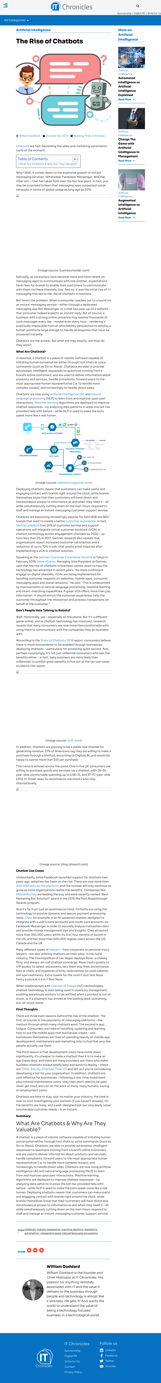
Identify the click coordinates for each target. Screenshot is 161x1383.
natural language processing (80, 1233)
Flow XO (61, 1069)
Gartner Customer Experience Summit (65, 557)
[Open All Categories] (27, 20)
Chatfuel (48, 1069)
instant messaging (48, 1229)
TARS (25, 1069)
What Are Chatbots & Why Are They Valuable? (48, 164)
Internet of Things (63, 986)
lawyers (54, 949)
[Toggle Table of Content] (73, 159)
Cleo (28, 917)
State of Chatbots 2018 (57, 640)
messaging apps (50, 1233)
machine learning (72, 1229)
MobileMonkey (26, 894)
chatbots (30, 1229)
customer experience (81, 521)
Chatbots (22, 146)
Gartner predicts (27, 525)
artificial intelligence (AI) (67, 394)
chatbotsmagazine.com (74, 482)
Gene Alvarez (46, 561)
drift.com (73, 740)
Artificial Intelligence (33, 30)
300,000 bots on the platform (37, 886)
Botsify (35, 1069)
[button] (137, 5)
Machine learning (46, 402)
